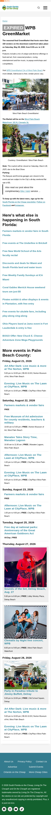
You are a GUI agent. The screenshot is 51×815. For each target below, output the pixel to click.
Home (4, 21)
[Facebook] (4, 809)
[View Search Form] (38, 8)
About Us (8, 761)
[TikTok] (22, 809)
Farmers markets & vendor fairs (24, 405)
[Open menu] (45, 8)
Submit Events (36, 767)
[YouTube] (16, 809)
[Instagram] (10, 809)
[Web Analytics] (25, 1)
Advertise (12, 767)
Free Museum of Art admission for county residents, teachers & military (24, 419)
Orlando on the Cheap (15, 772)
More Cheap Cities (38, 772)
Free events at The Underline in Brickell (24, 243)
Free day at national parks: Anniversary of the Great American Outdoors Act (21, 530)
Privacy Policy (25, 761)
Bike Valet (25, 191)
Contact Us (41, 761)
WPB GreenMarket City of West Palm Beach (24, 70)
